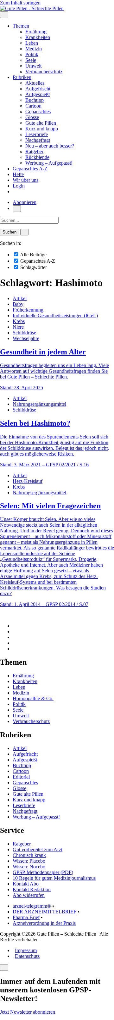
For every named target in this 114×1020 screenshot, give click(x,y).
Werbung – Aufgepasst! (49, 163)
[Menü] (4, 14)
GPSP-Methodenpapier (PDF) (43, 872)
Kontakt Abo (26, 883)
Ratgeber (34, 151)
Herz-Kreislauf (27, 481)
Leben (31, 43)
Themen (21, 26)
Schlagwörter (33, 267)
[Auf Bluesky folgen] (14, 637)
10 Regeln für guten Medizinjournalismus (54, 878)
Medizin (33, 48)
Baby (18, 304)
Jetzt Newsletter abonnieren (27, 1012)
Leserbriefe (36, 134)
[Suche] (17, 208)
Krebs (19, 321)
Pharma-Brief (26, 917)
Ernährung (36, 31)
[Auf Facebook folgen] (14, 625)
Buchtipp (34, 100)
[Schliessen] (4, 967)
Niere (18, 327)
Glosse (32, 117)
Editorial (21, 777)
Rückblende (37, 157)
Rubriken (22, 77)
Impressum (26, 950)
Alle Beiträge (33, 254)
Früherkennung (28, 310)
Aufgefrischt (37, 88)
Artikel (20, 298)
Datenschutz (27, 956)
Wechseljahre (26, 338)
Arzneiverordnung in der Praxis (44, 923)
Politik (31, 54)
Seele (30, 60)
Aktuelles (34, 83)
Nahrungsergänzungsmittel (39, 404)
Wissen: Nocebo (29, 866)
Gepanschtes (38, 111)
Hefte (18, 174)
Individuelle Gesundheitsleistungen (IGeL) (55, 315)
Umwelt (33, 66)
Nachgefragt (37, 140)
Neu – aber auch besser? (49, 145)
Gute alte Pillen (40, 123)
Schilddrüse (24, 332)
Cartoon (33, 106)
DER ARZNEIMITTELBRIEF (44, 911)
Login (19, 185)
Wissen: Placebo (29, 861)
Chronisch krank (29, 855)
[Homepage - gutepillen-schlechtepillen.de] (32, 8)
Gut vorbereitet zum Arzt (37, 849)
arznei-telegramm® (32, 906)
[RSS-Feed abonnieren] (14, 648)
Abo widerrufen (29, 895)
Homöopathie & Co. (33, 698)
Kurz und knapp (41, 128)
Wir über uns (25, 180)
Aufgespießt (37, 94)
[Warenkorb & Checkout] (14, 191)
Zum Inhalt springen (20, 2)
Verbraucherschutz (43, 71)
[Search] (24, 232)
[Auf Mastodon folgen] (14, 631)
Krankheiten (37, 37)
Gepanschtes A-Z (30, 168)
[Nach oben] (2, 615)
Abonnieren (24, 202)
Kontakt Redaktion (32, 889)
